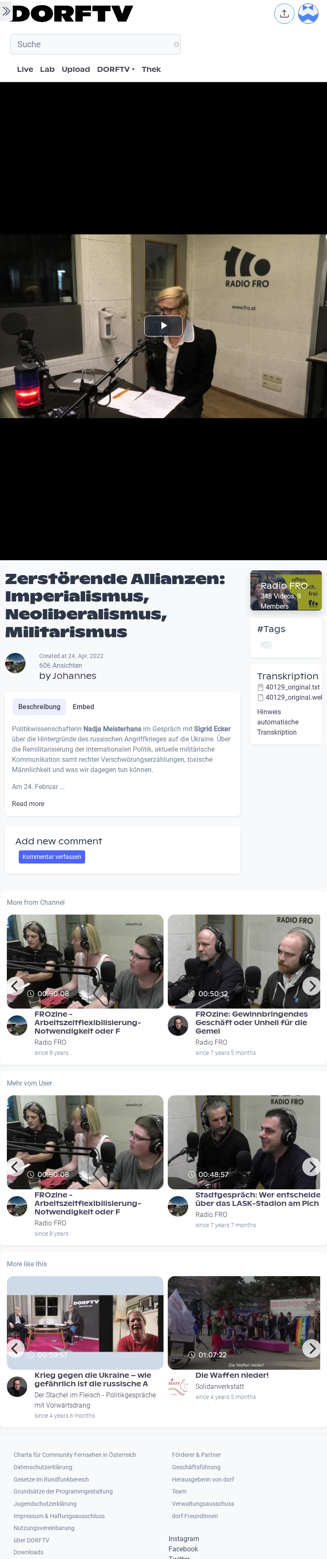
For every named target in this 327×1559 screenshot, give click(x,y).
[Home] (136, 13)
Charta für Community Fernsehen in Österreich (75, 1455)
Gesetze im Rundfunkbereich (51, 1479)
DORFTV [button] (113, 69)
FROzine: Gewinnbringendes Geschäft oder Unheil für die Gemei (251, 1023)
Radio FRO (284, 585)
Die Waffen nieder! (232, 1375)
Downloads (28, 1552)
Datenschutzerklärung (43, 1467)
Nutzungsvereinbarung (44, 1528)
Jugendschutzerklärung (45, 1504)
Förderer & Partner (196, 1455)
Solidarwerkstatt (219, 1386)
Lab (47, 69)
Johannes (74, 675)
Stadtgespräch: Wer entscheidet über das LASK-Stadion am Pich (259, 1199)
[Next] (311, 986)
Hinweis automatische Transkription (277, 722)
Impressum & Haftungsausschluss (59, 1516)
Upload (76, 69)
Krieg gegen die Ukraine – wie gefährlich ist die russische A (92, 1379)
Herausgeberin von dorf (203, 1479)
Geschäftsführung (196, 1467)
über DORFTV (31, 1540)
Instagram (184, 1539)
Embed (83, 707)
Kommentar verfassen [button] (52, 856)
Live (25, 69)
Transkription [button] (287, 676)
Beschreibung (39, 707)
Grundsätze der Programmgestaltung (63, 1491)
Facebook (183, 1549)
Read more (28, 804)
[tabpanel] (122, 766)
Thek (151, 69)
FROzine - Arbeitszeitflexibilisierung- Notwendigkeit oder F (87, 1023)
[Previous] (15, 986)
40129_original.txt (293, 687)
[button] (284, 13)
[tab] (39, 706)
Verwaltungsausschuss (203, 1504)
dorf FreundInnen (195, 1516)
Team (179, 1491)
